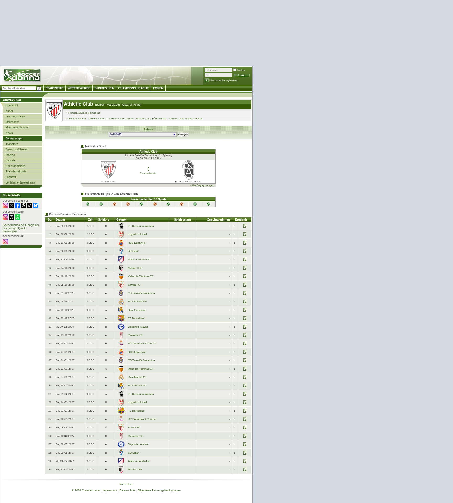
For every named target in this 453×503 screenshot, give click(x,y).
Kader (9, 110)
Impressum (110, 490)
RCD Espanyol (136, 242)
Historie (10, 160)
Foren (158, 88)
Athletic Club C (97, 118)
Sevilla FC (134, 284)
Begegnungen (14, 138)
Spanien (99, 104)
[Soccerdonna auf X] (11, 206)
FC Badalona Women (141, 225)
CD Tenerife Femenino (141, 293)
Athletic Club (79, 104)
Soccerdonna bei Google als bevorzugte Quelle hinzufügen (21, 228)
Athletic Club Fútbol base (151, 118)
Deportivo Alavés (138, 326)
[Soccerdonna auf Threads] (23, 206)
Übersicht (12, 105)
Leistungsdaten (15, 116)
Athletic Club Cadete (121, 118)
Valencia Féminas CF (140, 276)
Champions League (133, 88)
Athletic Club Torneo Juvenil (185, 118)
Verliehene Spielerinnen (20, 182)
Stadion (10, 154)
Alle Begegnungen (202, 185)
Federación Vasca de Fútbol (124, 104)
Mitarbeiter (12, 121)
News (9, 132)
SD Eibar (133, 251)
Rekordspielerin (15, 165)
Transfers (12, 143)
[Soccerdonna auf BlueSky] (35, 206)
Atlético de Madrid (139, 259)
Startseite (54, 88)
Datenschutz (127, 490)
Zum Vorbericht (148, 173)
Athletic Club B (77, 118)
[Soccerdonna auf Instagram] (5, 206)
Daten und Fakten (17, 149)
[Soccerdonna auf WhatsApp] (17, 218)
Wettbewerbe (79, 88)
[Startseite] (22, 76)
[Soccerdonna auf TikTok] (29, 206)
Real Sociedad (137, 309)
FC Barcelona (136, 318)
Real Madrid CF (137, 301)
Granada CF (135, 335)
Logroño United (137, 234)
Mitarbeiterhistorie (17, 127)
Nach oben (126, 484)
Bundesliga (104, 88)
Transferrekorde (16, 171)
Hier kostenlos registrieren (223, 80)
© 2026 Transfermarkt (86, 490)
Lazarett (11, 177)
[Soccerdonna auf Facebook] (17, 206)
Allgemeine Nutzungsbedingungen (159, 490)
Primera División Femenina (84, 112)
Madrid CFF (135, 267)
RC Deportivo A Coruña (142, 343)
